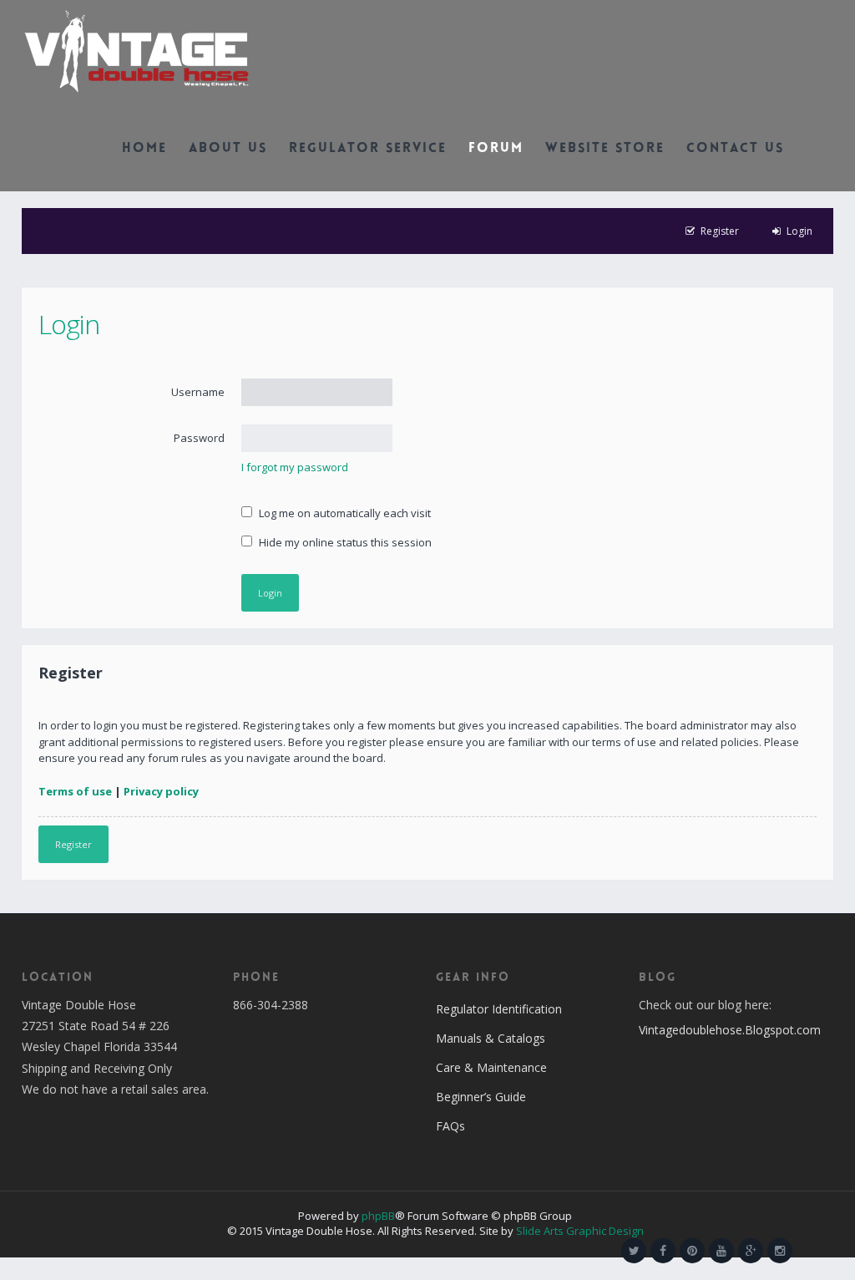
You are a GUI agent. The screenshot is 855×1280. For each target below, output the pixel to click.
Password (199, 437)
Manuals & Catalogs (490, 1038)
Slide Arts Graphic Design (580, 1230)
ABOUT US (228, 149)
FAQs (450, 1126)
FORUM (496, 149)
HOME (144, 149)
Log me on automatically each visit (343, 513)
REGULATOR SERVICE (368, 149)
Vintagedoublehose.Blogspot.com (730, 1030)
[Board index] (136, 50)
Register (73, 844)
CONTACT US (735, 149)
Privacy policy (161, 791)
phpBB (378, 1215)
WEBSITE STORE (605, 149)
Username (198, 391)
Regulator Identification (499, 1009)
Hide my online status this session (344, 542)
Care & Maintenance (491, 1067)
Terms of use (75, 791)
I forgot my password (294, 467)
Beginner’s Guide (481, 1097)
